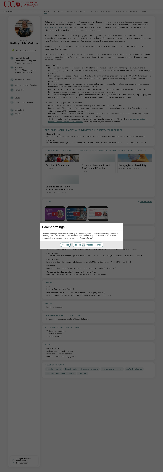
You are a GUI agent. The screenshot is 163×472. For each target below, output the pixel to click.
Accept (65, 245)
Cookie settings (93, 245)
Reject (78, 245)
